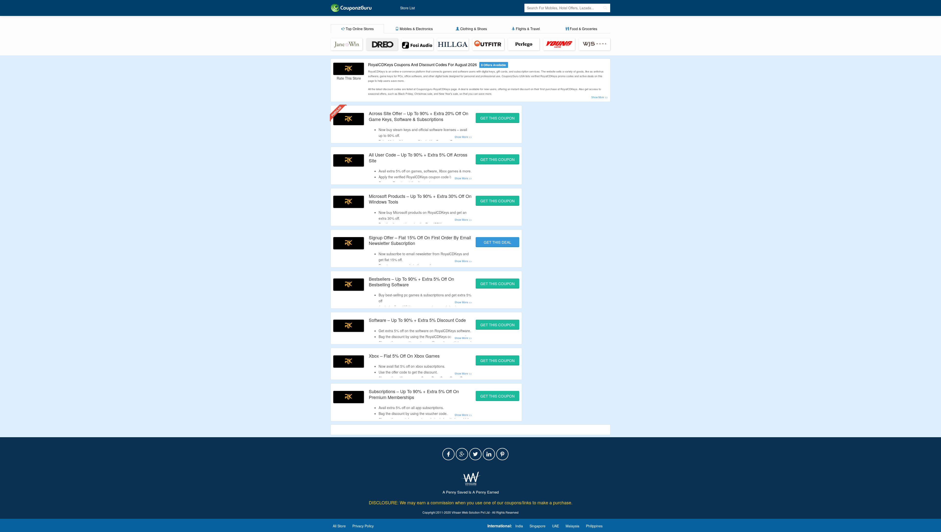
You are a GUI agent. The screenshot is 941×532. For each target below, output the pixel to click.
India (519, 525)
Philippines (594, 525)
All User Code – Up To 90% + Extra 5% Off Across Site (418, 157)
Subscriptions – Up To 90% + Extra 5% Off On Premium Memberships (414, 394)
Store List (407, 7)
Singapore (537, 525)
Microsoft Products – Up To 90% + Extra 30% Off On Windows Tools (420, 199)
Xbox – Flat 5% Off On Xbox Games (404, 355)
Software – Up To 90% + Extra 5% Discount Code (417, 320)
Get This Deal (497, 242)
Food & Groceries (583, 28)
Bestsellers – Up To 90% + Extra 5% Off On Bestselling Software (411, 282)
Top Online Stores (359, 28)
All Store (339, 525)
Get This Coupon (497, 118)
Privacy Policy (363, 525)
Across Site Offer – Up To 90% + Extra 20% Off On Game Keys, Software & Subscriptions (418, 116)
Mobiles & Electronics (416, 28)
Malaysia (572, 525)
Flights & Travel (527, 28)
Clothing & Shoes (473, 28)
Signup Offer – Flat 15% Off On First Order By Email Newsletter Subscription (420, 240)
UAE (555, 525)
